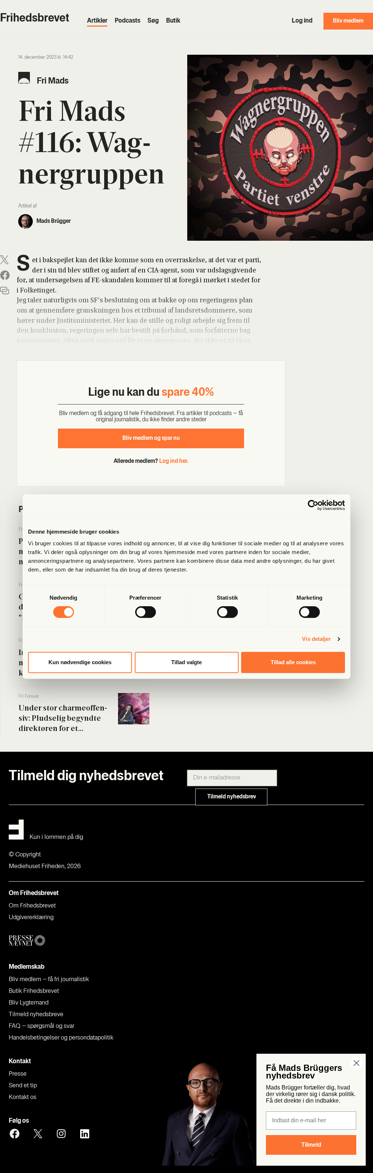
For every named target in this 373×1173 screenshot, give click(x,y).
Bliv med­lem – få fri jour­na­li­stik (49, 979)
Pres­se (18, 1074)
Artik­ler (97, 21)
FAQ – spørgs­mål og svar (41, 1026)
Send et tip (23, 1086)
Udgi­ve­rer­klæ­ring (31, 917)
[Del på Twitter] (4, 259)
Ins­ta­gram (61, 1133)
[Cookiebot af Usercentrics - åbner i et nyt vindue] (313, 505)
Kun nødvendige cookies (79, 662)
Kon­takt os (22, 1097)
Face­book (14, 1133)
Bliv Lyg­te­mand (28, 1003)
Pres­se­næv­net (102, 940)
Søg (153, 21)
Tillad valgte (186, 662)
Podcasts (127, 21)
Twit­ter (38, 1133)
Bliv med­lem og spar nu (151, 438)
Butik (173, 21)
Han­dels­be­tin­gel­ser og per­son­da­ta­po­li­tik (61, 1038)
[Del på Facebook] (5, 275)
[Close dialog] (356, 1063)
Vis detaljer (316, 639)
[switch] (145, 612)
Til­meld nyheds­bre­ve (36, 1014)
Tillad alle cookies (293, 662)
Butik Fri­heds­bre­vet (34, 991)
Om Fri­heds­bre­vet (32, 906)
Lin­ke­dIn (84, 1133)
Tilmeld (311, 1145)
